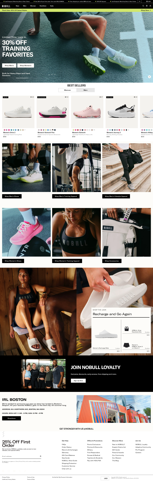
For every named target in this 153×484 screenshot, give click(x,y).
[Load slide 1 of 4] (8, 78)
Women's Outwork (78, 132)
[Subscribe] (40, 456)
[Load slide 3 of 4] (35, 78)
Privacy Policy (6, 477)
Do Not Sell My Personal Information (62, 477)
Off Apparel (82, 1)
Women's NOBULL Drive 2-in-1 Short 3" (137, 346)
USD (106, 479)
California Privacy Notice (8, 479)
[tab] (4, 130)
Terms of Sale (31, 479)
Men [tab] (85, 90)
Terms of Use (30, 477)
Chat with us (66, 469)
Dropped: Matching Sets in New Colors (105, 1)
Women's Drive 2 (9, 132)
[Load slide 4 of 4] (49, 78)
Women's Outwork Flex (46, 132)
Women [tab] (67, 90)
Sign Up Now (78, 380)
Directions (11, 418)
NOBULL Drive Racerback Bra (136, 331)
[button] (140, 1)
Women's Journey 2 (114, 132)
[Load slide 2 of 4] (22, 78)
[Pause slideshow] (149, 76)
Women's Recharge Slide (101, 348)
